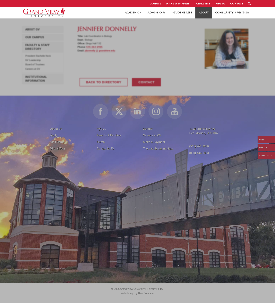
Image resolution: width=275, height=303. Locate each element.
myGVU (101, 128)
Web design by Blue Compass (137, 293)
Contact (148, 128)
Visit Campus (59, 142)
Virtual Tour (57, 148)
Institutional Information (36, 78)
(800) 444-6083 (199, 153)
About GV (32, 29)
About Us (56, 128)
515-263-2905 (94, 47)
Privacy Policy (155, 288)
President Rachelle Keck (38, 55)
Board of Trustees (35, 64)
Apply (53, 135)
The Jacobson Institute (158, 148)
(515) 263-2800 (199, 146)
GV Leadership (33, 60)
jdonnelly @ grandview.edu (100, 50)
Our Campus (34, 37)
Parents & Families (109, 135)
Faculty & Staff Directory (37, 47)
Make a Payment (154, 142)
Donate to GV (105, 148)
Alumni (101, 142)
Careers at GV (32, 69)
